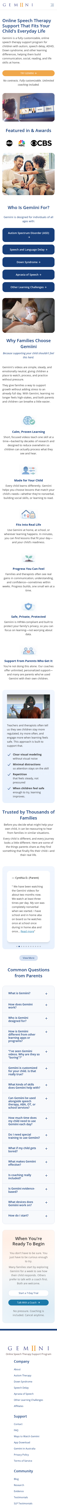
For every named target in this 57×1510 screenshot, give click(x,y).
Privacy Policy (21, 1454)
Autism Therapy (22, 1375)
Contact (18, 1424)
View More (28, 958)
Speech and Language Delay (27, 249)
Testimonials (21, 1497)
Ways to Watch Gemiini (26, 1436)
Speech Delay (21, 1387)
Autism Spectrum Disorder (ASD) (28, 233)
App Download (22, 1442)
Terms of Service (23, 1460)
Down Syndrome (27, 262)
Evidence (19, 1491)
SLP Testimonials (23, 1503)
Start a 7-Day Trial (28, 1293)
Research (19, 1485)
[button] (28, 706)
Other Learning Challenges (27, 287)
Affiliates (18, 1406)
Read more (27, 931)
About (17, 1369)
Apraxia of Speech (27, 274)
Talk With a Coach (27, 1302)
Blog (16, 1479)
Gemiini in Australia (24, 1448)
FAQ (16, 1430)
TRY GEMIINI (27, 73)
